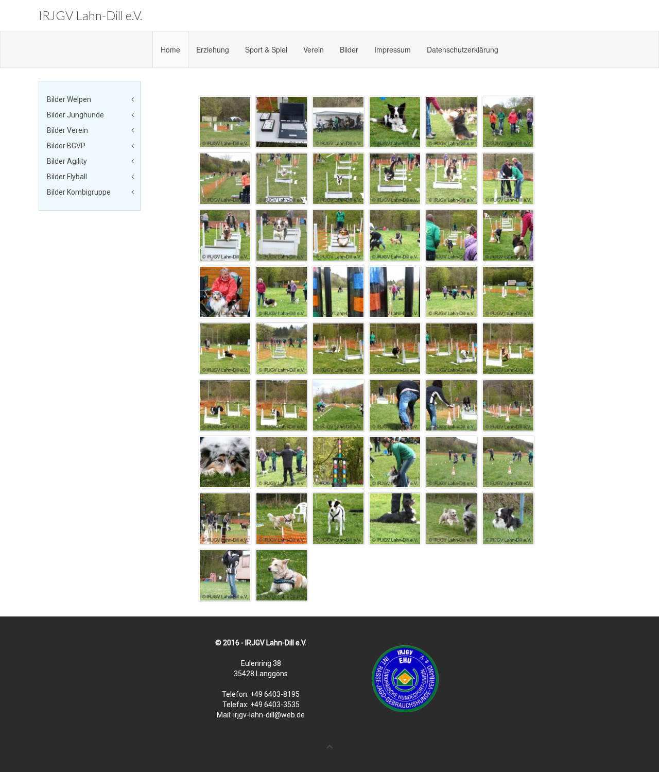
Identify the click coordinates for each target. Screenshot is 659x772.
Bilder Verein (67, 130)
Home (170, 49)
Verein (313, 49)
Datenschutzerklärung (462, 49)
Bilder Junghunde (75, 115)
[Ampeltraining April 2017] (225, 121)
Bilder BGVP (66, 146)
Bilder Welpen (69, 99)
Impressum (392, 49)
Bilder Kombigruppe (79, 192)
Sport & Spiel (266, 49)
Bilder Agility (67, 161)
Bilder (349, 49)
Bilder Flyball (67, 177)
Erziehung (212, 49)
